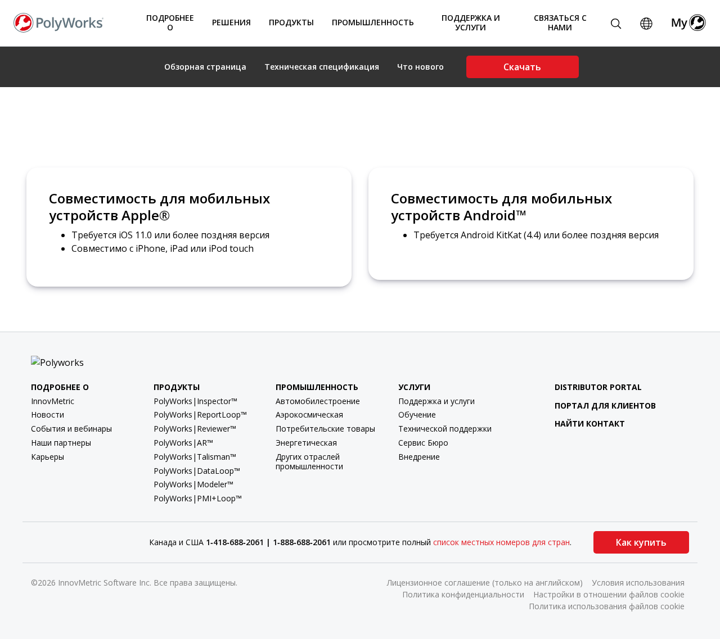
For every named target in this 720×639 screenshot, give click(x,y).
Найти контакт (590, 423)
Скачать (522, 67)
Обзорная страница (205, 67)
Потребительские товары (325, 428)
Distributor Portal (598, 387)
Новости (47, 414)
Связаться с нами (560, 22)
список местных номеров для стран (501, 542)
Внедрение (419, 456)
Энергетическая (306, 442)
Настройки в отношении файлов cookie (609, 594)
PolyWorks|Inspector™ (195, 401)
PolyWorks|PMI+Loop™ (198, 498)
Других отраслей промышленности (309, 461)
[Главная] (59, 22)
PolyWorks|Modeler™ (193, 484)
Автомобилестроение (318, 401)
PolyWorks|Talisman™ (195, 456)
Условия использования (638, 582)
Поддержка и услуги (436, 401)
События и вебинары (71, 428)
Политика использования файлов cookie (607, 606)
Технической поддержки (445, 428)
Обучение (417, 414)
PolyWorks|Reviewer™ (195, 428)
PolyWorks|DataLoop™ (197, 470)
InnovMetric (52, 401)
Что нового (420, 67)
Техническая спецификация (321, 67)
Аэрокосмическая (309, 414)
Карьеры (47, 456)
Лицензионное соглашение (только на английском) (485, 582)
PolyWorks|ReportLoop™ (200, 414)
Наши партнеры (61, 442)
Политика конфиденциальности (463, 594)
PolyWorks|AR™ (183, 442)
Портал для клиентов (605, 405)
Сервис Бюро (423, 442)
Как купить (641, 542)
